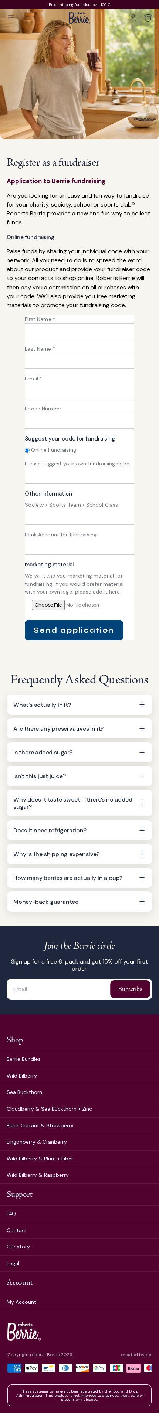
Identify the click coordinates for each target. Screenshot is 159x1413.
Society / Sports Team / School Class (71, 504)
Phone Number (43, 408)
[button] (11, 17)
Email (33, 378)
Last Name (40, 348)
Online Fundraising (53, 449)
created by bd (136, 1354)
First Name (40, 319)
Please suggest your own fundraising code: (78, 463)
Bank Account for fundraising (61, 534)
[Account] (133, 17)
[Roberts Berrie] (24, 1331)
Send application (74, 630)
